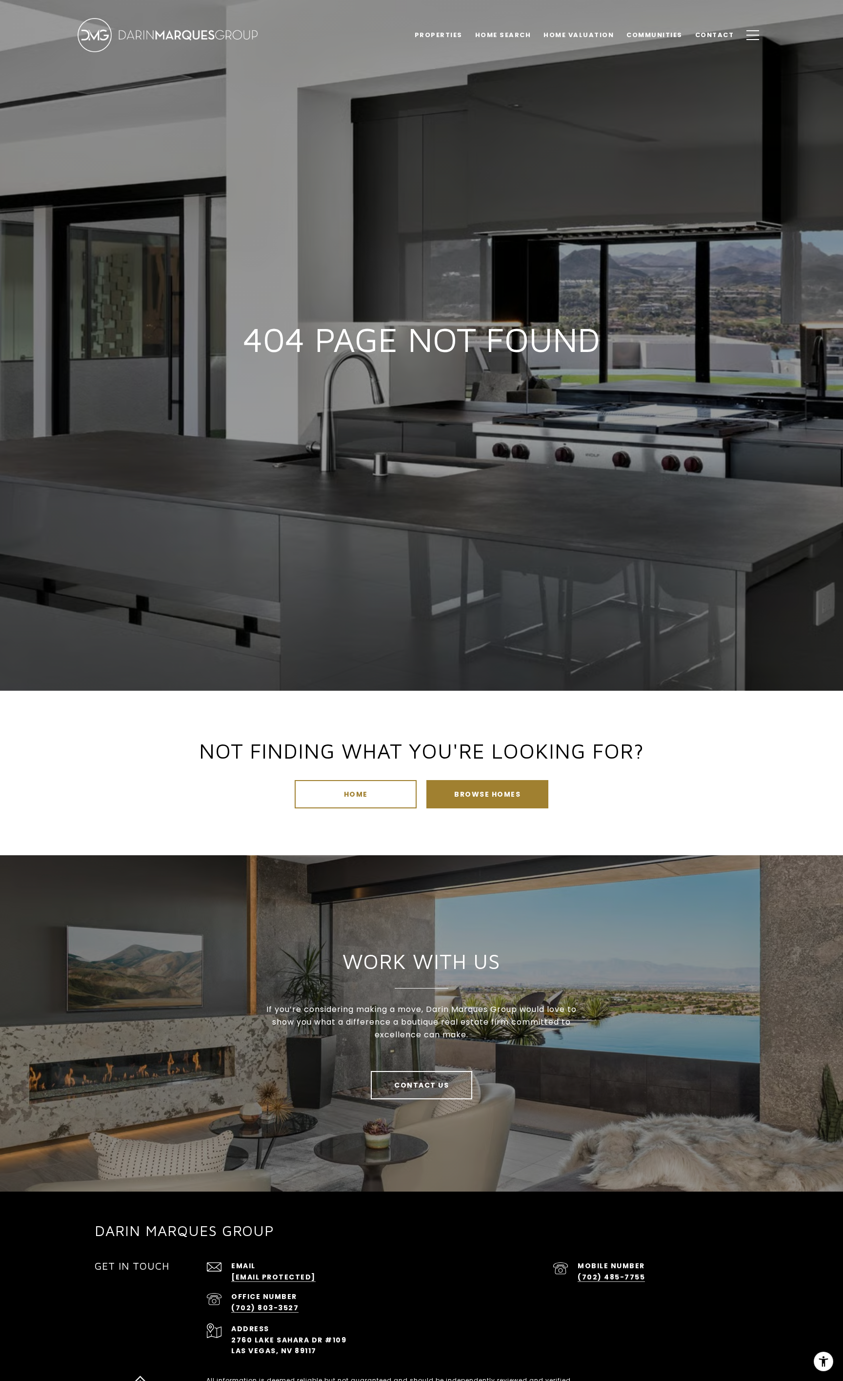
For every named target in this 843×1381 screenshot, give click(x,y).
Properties (438, 35)
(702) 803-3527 (265, 1308)
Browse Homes (487, 794)
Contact (714, 35)
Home (356, 794)
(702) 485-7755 (611, 1277)
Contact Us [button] (421, 1085)
